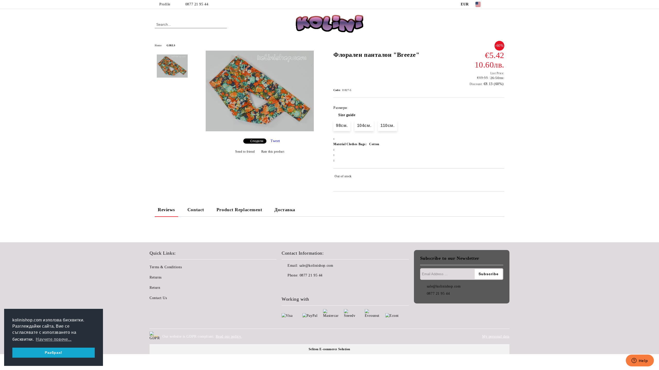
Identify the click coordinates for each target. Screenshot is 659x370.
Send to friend (245, 151)
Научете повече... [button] (54, 339)
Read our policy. (229, 336)
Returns (156, 277)
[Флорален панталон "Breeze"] (260, 130)
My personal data (495, 336)
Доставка (284, 209)
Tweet (275, 141)
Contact (195, 209)
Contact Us (158, 298)
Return (155, 288)
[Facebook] (494, 4)
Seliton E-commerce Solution (329, 349)
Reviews (166, 209)
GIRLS (171, 45)
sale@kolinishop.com (316, 265)
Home (158, 45)
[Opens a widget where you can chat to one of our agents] (640, 361)
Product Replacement (239, 209)
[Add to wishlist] (500, 177)
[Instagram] (501, 4)
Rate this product (272, 151)
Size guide (346, 115)
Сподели (256, 141)
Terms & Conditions (166, 267)
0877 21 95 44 (196, 4)
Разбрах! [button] (53, 352)
